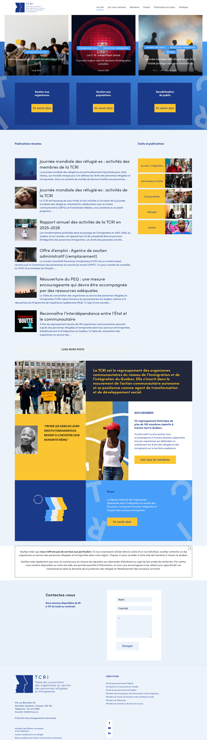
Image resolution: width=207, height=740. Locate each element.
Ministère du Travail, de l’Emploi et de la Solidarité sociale (130, 697)
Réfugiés (170, 52)
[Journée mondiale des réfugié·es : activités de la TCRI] (26, 198)
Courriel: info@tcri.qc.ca (26, 711)
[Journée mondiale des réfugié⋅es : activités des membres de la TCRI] (26, 169)
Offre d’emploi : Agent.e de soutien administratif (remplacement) (73, 253)
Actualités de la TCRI (37, 52)
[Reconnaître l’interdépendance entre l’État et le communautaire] (26, 321)
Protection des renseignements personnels (35, 718)
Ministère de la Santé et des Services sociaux (124, 703)
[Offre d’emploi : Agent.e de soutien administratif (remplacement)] (26, 254)
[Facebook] (109, 723)
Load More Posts (72, 349)
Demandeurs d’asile (88, 48)
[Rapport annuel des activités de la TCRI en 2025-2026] (26, 230)
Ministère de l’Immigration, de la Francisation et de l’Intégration (132, 693)
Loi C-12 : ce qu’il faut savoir (103, 55)
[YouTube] (109, 728)
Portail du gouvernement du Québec (121, 690)
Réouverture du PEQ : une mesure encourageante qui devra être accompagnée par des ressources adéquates (83, 284)
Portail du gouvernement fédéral (119, 683)
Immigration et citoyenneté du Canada (122, 686)
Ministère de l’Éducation (116, 700)
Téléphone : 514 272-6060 (27, 708)
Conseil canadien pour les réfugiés (29, 734)
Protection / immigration (115, 48)
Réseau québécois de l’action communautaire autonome (38, 738)
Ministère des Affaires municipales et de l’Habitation (29, 729)
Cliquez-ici (116, 555)
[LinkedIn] (109, 733)
